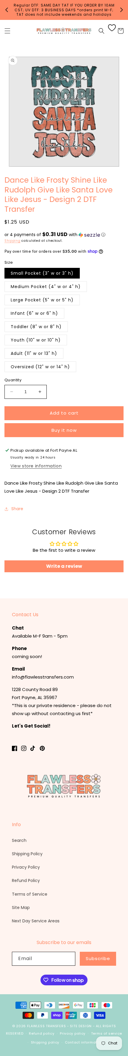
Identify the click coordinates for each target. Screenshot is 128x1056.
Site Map (21, 907)
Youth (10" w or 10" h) (36, 340)
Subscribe (98, 958)
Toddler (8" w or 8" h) (36, 327)
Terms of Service (29, 894)
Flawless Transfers (46, 1026)
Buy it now (64, 430)
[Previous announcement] (6, 9)
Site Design (81, 1026)
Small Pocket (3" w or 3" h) (42, 273)
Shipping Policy (27, 854)
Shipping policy (45, 1042)
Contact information (84, 1042)
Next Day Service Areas (36, 921)
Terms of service (106, 1033)
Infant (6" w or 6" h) (34, 313)
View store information (36, 466)
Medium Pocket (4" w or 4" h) (46, 287)
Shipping (12, 240)
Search (19, 840)
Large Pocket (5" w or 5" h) (42, 300)
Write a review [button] (64, 566)
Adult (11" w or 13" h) (34, 353)
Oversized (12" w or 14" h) (40, 367)
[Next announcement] (121, 9)
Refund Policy (26, 880)
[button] (7, 30)
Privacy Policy (26, 867)
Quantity (12, 380)
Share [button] (17, 509)
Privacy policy (72, 1033)
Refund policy (41, 1033)
